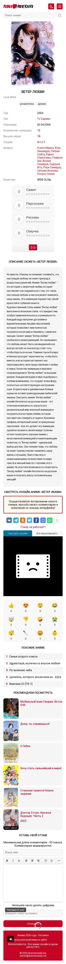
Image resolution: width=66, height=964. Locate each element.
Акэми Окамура (44, 162)
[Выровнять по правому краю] (38, 860)
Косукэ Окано (46, 173)
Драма (42, 103)
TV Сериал (43, 118)
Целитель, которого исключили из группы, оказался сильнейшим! (31, 678)
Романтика (27, 103)
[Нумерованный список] (51, 860)
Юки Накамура (48, 149)
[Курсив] (13, 860)
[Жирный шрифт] (7, 860)
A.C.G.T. (41, 142)
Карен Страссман (45, 156)
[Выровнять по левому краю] (26, 860)
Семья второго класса (23, 656)
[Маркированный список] (46, 860)
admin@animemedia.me (33, 955)
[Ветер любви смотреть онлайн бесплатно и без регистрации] (43, 520)
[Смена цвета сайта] (51, 6)
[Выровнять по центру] (32, 860)
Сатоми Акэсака (47, 170)
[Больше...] (59, 860)
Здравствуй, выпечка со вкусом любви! (34, 663)
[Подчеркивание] (19, 860)
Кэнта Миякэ (45, 148)
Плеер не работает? (33, 527)
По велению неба (20, 670)
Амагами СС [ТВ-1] (20, 683)
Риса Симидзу (52, 167)
